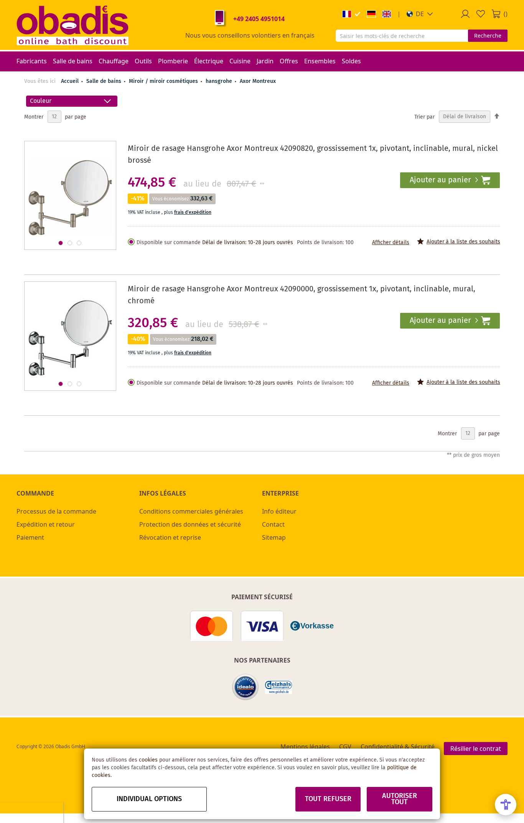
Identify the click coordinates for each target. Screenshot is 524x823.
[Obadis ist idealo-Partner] (245, 687)
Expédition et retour (45, 524)
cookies (148, 760)
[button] (420, 13)
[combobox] (402, 36)
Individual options (149, 799)
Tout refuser (328, 799)
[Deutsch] (371, 14)
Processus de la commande (56, 511)
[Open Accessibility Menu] (505, 804)
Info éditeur (279, 511)
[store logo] (72, 25)
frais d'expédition (192, 212)
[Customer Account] (465, 13)
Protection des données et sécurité (190, 524)
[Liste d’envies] (480, 13)
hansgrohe (220, 81)
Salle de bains (104, 81)
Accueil (70, 81)
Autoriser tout (399, 799)
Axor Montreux (258, 81)
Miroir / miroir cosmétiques (164, 81)
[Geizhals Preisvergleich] (278, 687)
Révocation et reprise (170, 537)
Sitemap (274, 537)
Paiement (30, 537)
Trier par (424, 116)
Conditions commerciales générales (191, 511)
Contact (273, 524)
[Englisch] (386, 14)
